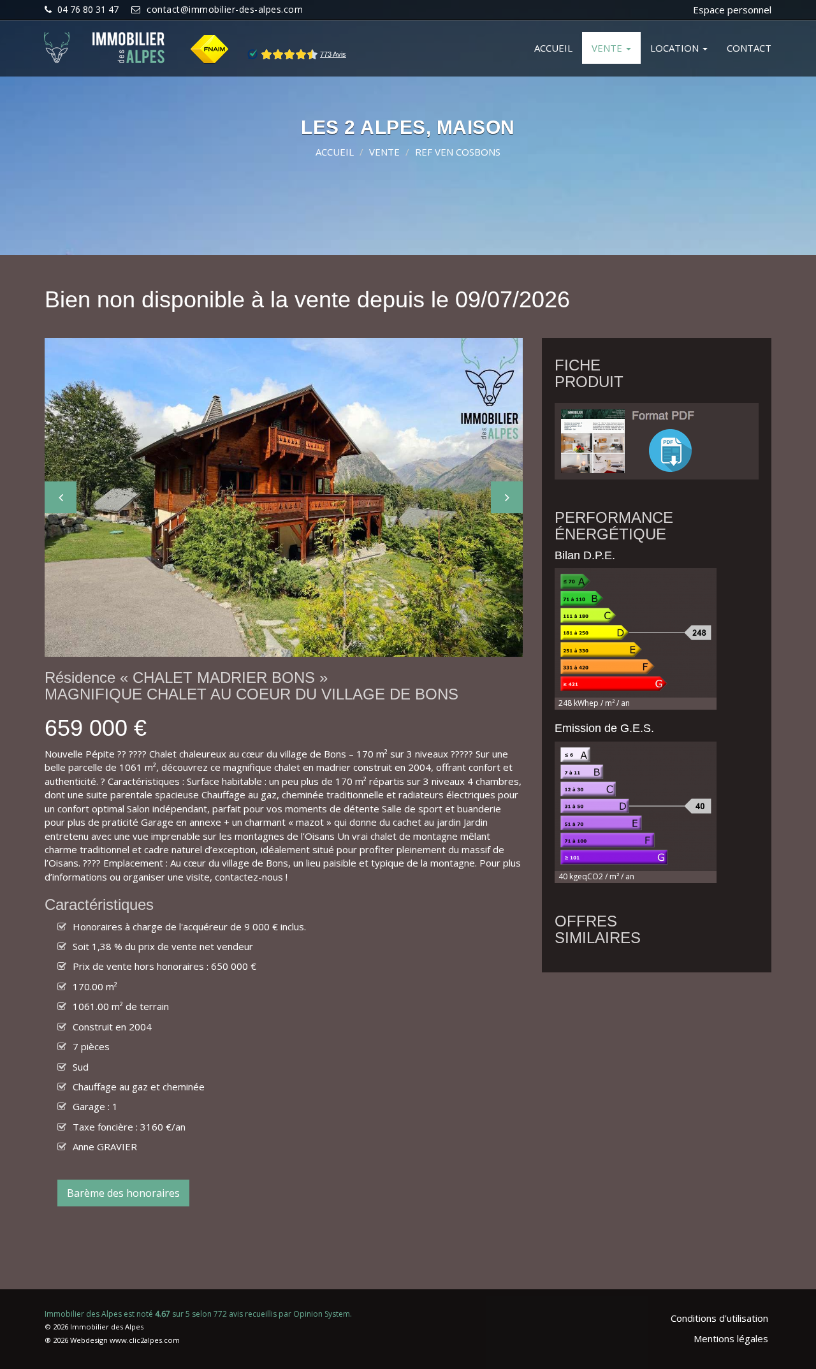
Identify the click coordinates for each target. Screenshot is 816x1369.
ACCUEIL (553, 47)
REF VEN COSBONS (457, 151)
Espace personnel (732, 9)
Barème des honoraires (123, 1193)
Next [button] (507, 497)
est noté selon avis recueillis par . (198, 1313)
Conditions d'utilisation (719, 1318)
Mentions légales (731, 1338)
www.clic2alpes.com (145, 1340)
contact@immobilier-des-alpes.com (225, 9)
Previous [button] (60, 497)
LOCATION (675, 47)
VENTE (608, 47)
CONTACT (749, 47)
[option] (284, 497)
